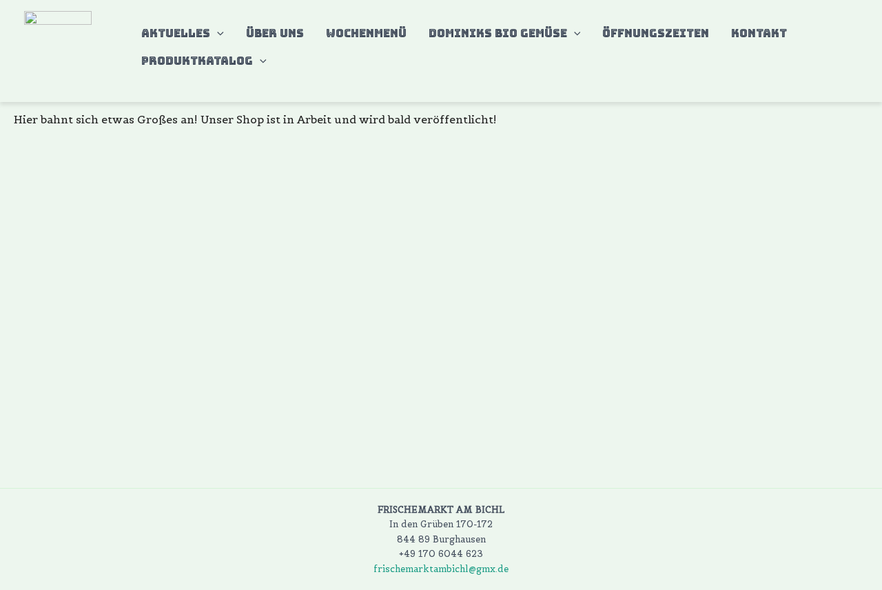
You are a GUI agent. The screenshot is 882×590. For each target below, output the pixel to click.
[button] (217, 33)
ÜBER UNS (275, 33)
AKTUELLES (175, 33)
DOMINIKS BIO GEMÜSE (498, 33)
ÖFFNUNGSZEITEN (655, 33)
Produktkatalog (197, 61)
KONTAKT (759, 33)
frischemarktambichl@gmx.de (441, 569)
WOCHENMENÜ (366, 33)
